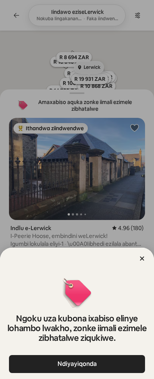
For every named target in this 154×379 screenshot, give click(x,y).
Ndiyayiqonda (77, 364)
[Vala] (142, 259)
